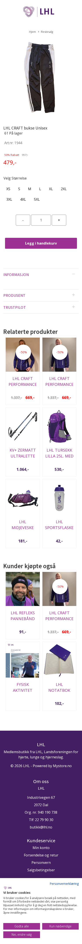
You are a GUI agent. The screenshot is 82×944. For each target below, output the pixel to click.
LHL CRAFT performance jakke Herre (59, 384)
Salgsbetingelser (41, 870)
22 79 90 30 (44, 819)
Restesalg (47, 32)
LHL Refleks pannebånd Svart (22, 618)
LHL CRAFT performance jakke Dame (23, 384)
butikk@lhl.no (41, 827)
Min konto (41, 847)
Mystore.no (62, 765)
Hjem (32, 32)
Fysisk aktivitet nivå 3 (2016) (22, 690)
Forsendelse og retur (41, 855)
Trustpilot (14, 307)
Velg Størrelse (15, 178)
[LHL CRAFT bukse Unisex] (41, 78)
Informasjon (16, 274)
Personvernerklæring (64, 884)
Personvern (41, 862)
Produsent (14, 295)
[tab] (41, 275)
